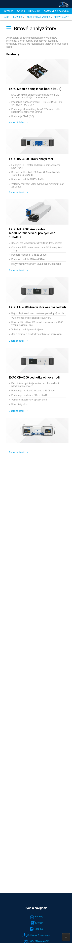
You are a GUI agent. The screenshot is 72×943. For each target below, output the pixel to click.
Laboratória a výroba (38, 17)
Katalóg (9, 11)
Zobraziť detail (17, 122)
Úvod (6, 17)
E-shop (21, 11)
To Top (66, 937)
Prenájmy (34, 11)
